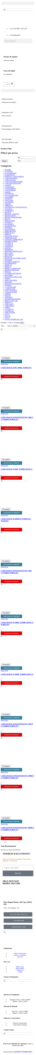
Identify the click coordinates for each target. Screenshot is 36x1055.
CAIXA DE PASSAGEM (13, 183)
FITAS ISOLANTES (11, 236)
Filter (22, 323)
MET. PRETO (9, 255)
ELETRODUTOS (10, 226)
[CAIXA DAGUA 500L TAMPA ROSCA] (14, 431)
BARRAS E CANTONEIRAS (14, 176)
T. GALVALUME (10, 287)
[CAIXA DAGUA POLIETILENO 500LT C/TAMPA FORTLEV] (14, 379)
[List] (6, 326)
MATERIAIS (9, 249)
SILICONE (8, 282)
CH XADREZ (9, 202)
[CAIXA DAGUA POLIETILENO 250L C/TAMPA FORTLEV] (14, 533)
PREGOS (8, 272)
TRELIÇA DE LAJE (11, 301)
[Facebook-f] (5, 887)
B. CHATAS (8, 171)
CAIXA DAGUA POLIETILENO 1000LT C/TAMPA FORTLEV (17, 829)
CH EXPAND (9, 193)
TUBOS (7, 307)
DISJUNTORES (10, 221)
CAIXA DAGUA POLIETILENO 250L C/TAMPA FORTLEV (16, 572)
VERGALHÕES (10, 312)
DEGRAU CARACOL (12, 214)
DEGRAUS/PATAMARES (13, 217)
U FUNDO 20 (9, 311)
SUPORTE (8, 285)
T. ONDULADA (10, 289)
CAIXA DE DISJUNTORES (14, 181)
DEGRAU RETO (10, 215)
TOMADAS (8, 297)
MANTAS (8, 248)
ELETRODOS (9, 224)
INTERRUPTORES (11, 241)
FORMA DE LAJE (11, 238)
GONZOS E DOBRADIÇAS (14, 239)
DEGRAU (8, 212)
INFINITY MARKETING (23, 1052)
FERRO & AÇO (10, 232)
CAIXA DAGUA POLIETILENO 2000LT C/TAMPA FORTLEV (17, 777)
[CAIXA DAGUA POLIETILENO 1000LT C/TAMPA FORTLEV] (14, 790)
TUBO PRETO (9, 306)
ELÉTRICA (8, 222)
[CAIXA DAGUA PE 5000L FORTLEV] (14, 330)
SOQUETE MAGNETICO (13, 284)
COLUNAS (8, 209)
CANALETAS (9, 187)
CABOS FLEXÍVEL (11, 178)
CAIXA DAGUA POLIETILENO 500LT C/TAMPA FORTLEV (17, 418)
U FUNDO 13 (9, 309)
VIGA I (7, 314)
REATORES (9, 275)
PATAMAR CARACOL (12, 261)
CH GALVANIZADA (12, 195)
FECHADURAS (10, 229)
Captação (7, 192)
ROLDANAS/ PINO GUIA (13, 277)
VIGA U (7, 318)
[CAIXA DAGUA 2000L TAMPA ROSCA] (14, 636)
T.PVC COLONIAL (11, 290)
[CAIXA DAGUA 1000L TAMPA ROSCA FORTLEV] (14, 584)
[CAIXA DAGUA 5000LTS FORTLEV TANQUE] (14, 481)
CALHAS (8, 185)
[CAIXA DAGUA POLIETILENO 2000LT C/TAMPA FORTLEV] (14, 738)
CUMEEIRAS (9, 210)
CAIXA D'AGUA (10, 180)
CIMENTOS (9, 205)
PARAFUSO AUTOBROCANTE (15, 258)
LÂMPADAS (9, 246)
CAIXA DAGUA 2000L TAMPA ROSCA (17, 674)
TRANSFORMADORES (13, 299)
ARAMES (8, 170)
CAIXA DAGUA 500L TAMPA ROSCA (16, 469)
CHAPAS (8, 204)
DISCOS (7, 219)
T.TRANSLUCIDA (11, 292)
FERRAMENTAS (10, 231)
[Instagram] (10, 887)
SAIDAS (7, 278)
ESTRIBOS (8, 227)
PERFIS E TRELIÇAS (12, 270)
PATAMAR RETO (10, 263)
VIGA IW (8, 316)
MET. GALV (9, 253)
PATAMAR (8, 260)
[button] (18, 3)
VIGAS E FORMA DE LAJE (14, 319)
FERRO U (8, 234)
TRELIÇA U (9, 302)
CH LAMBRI (9, 197)
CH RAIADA (9, 200)
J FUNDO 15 (9, 244)
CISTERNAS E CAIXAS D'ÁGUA (16, 207)
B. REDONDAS (10, 175)
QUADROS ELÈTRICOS (13, 273)
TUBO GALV (9, 304)
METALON (8, 256)
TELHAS (8, 295)
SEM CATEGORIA (11, 280)
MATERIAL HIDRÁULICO (14, 251)
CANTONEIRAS (10, 188)
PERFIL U (8, 267)
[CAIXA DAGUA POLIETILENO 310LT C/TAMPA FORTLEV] (14, 686)
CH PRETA (8, 198)
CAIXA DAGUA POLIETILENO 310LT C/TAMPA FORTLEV (17, 725)
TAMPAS (8, 294)
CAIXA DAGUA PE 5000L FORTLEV (16, 368)
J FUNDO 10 (9, 243)
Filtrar (4, 161)
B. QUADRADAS (10, 173)
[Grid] (5, 326)
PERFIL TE (8, 265)
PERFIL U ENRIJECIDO (13, 268)
